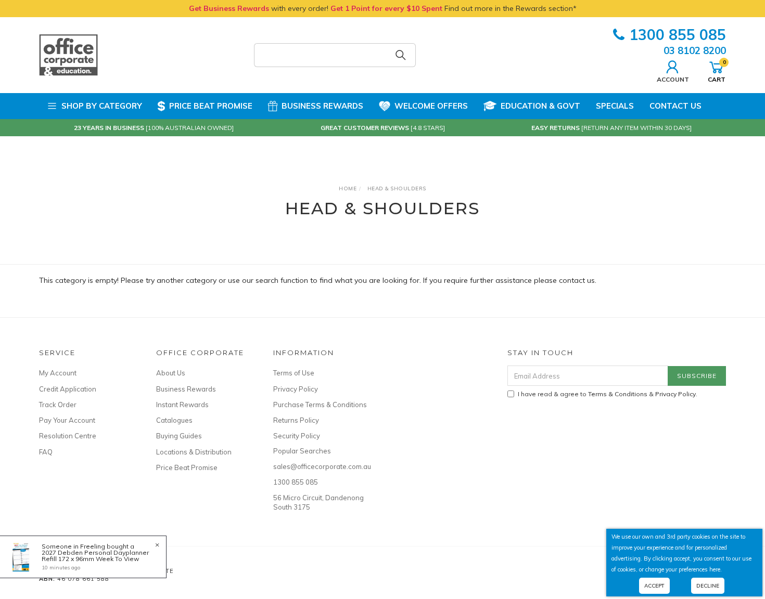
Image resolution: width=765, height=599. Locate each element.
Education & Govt (540, 106)
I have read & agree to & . (607, 394)
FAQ (46, 452)
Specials (615, 106)
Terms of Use (293, 373)
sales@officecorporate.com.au (320, 466)
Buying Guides (179, 436)
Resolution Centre (67, 436)
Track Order (57, 404)
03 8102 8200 (695, 50)
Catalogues (174, 420)
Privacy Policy (295, 389)
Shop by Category (101, 106)
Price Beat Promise (210, 106)
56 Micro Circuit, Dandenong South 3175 (318, 502)
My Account (57, 373)
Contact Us (675, 106)
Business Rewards (322, 106)
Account (673, 79)
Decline (707, 585)
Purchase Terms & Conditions (320, 404)
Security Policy (296, 436)
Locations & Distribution (194, 452)
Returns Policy (296, 420)
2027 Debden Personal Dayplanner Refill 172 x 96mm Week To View (95, 556)
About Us (170, 373)
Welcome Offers (431, 106)
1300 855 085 (677, 34)
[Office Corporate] (68, 54)
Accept (654, 585)
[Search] (401, 55)
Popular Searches (302, 451)
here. (715, 569)
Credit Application (67, 389)
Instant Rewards (182, 404)
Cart (716, 71)
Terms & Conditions (617, 394)
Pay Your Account (67, 420)
